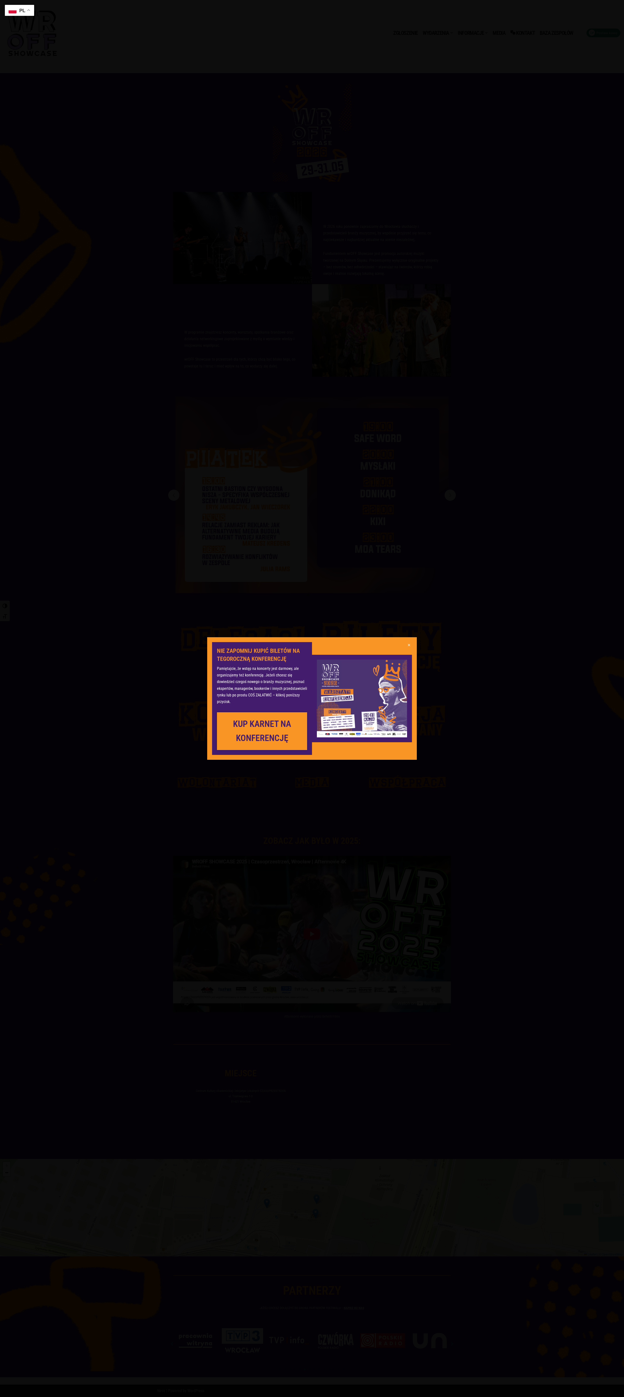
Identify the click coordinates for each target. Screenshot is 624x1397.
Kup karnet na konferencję (262, 731)
